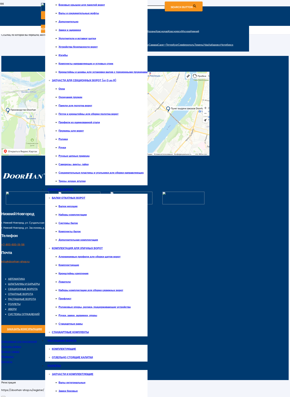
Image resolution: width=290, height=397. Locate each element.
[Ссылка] (23, 179)
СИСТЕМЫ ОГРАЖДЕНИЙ (24, 314)
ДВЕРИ (12, 309)
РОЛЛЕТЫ (14, 304)
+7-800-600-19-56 (13, 244)
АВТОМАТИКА (16, 279)
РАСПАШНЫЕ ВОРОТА (22, 299)
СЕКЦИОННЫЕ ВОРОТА (23, 289)
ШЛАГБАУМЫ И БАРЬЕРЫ (24, 284)
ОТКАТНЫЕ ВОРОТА (20, 294)
